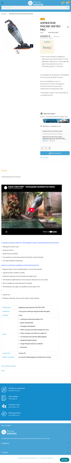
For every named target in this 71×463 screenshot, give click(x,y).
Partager (45, 157)
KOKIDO (47, 42)
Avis (3, 371)
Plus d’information (8, 366)
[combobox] (35, 8)
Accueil (3, 14)
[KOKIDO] (47, 51)
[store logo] (35, 3)
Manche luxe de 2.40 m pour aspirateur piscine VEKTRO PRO (53, 138)
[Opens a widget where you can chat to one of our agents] (64, 460)
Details (4, 171)
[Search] (67, 8)
